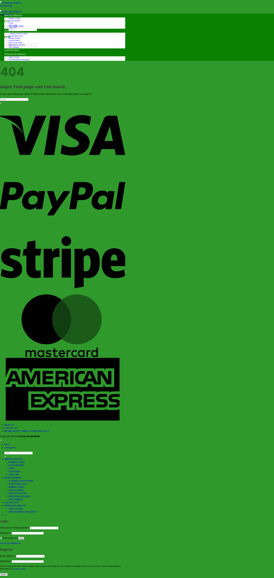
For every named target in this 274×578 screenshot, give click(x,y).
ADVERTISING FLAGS (16, 36)
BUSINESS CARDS (14, 18)
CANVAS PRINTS (14, 40)
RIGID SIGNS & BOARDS (17, 45)
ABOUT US (9, 425)
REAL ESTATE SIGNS (15, 43)
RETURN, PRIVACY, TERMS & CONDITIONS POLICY (26, 431)
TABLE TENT (13, 27)
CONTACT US (10, 428)
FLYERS (11, 23)
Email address (8, 556)
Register (4, 575)
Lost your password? (10, 543)
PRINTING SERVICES (13, 15)
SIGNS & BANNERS (12, 30)
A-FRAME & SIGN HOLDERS (18, 34)
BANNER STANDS (14, 38)
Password (5, 533)
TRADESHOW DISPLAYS (15, 54)
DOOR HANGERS (14, 21)
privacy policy (20, 569)
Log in (21, 538)
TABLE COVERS (14, 57)
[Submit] (5, 456)
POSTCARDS (13, 25)
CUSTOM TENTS (11, 50)
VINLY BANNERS (14, 47)
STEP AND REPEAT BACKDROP (19, 60)
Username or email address (14, 527)
